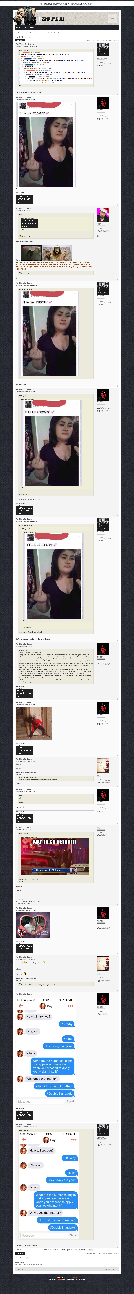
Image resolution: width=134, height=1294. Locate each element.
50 (118, 40)
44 (104, 40)
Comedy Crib (42, 33)
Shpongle (21, 761)
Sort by (70, 1249)
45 (106, 40)
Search (32, 27)
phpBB (59, 1279)
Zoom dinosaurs (71, 1277)
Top (117, 94)
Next (116, 1250)
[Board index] (39, 15)
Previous (18, 1250)
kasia (19, 829)
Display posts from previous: (51, 1249)
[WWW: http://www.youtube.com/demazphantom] (98, 236)
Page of (95, 40)
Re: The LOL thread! (25, 44)
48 (113, 40)
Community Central (30, 33)
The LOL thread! (23, 37)
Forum (18, 27)
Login (112, 18)
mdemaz (20, 210)
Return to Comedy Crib (23, 1258)
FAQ (25, 27)
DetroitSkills (21, 99)
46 (109, 40)
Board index (19, 33)
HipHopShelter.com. (88, 4)
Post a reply (18, 39)
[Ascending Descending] (87, 1249)
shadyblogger (22, 46)
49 (116, 40)
